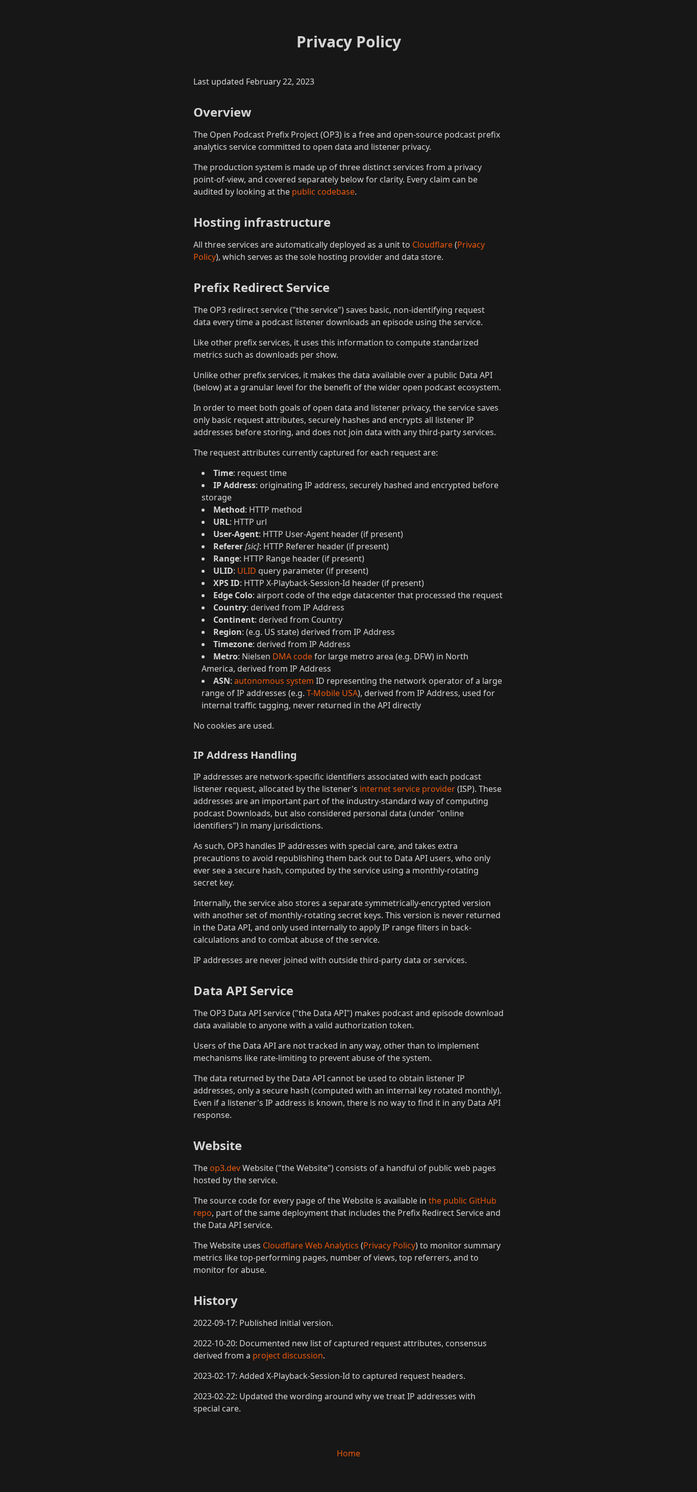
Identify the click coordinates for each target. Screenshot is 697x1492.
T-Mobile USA (332, 693)
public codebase (323, 191)
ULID (246, 570)
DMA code (292, 656)
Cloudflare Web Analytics (311, 1245)
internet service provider (407, 788)
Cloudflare (432, 244)
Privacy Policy (389, 1245)
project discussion (288, 1355)
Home (348, 1453)
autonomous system (274, 680)
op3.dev (225, 1168)
